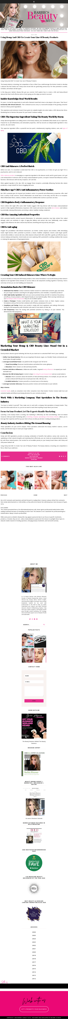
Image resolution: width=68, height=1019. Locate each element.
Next (65, 495)
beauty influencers (48, 369)
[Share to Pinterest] (65, 456)
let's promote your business (34, 1009)
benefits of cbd (34, 453)
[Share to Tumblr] (63, 456)
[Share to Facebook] (59, 456)
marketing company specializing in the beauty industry (43, 417)
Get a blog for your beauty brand (42, 374)
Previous (4, 495)
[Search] (43, 624)
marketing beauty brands (34, 458)
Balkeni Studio (56, 1017)
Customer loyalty (6, 391)
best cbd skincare (34, 454)
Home (35, 495)
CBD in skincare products (8, 175)
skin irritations (56, 208)
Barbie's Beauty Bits (24, 1017)
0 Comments (5, 456)
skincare (34, 459)
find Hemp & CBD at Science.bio (15, 298)
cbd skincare (33, 456)
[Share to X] (61, 456)
